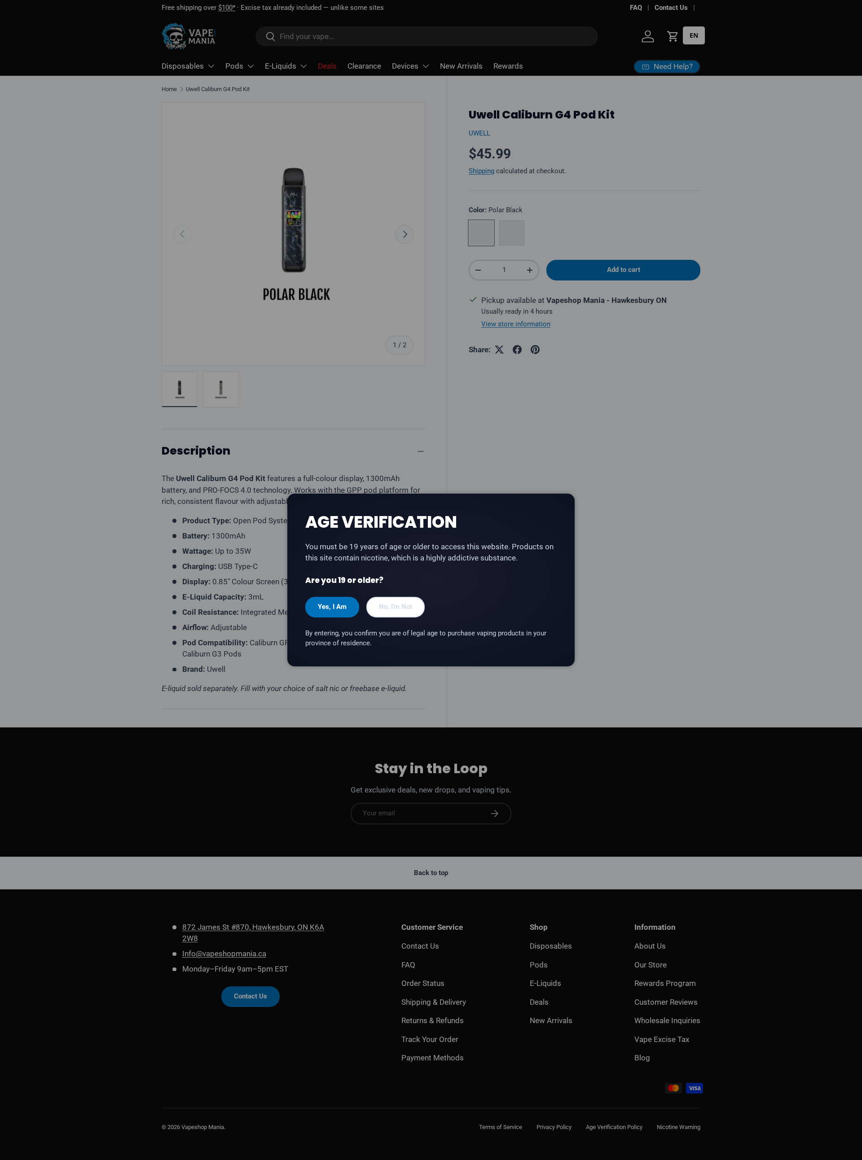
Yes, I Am (332, 607)
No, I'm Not (395, 607)
